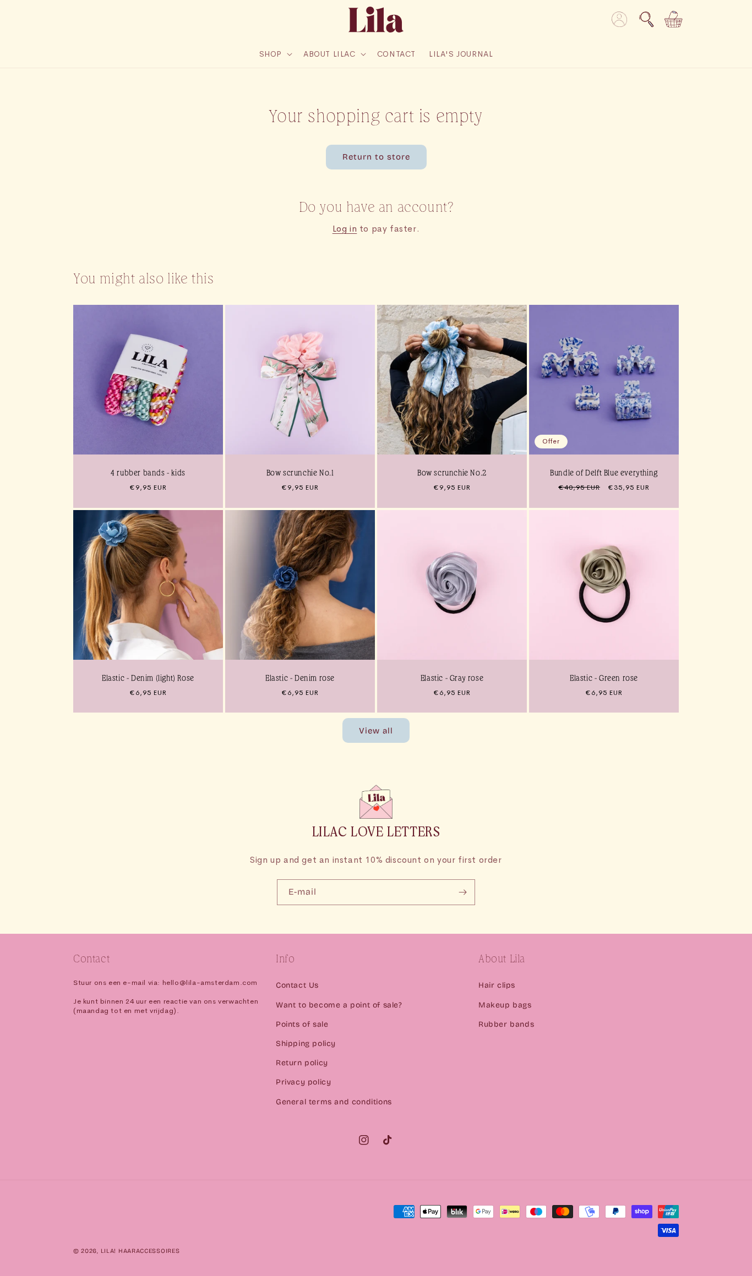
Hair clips (496, 985)
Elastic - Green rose (604, 678)
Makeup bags (505, 1005)
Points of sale (302, 1024)
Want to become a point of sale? (339, 1005)
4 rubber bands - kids (148, 473)
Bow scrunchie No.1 (300, 473)
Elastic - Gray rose (452, 678)
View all (376, 731)
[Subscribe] (462, 892)
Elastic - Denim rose (300, 678)
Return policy (302, 1062)
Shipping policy (306, 1043)
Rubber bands (506, 1024)
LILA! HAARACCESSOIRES (140, 1251)
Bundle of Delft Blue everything (604, 473)
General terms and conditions (334, 1102)
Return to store (376, 157)
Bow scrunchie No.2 (452, 473)
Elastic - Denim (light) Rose (148, 678)
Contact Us (297, 985)
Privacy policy (303, 1082)
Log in (345, 228)
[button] (646, 19)
